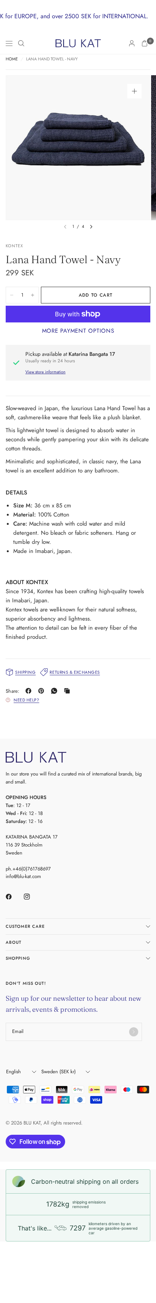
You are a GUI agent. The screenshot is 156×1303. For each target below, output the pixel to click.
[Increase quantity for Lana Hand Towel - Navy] (32, 295)
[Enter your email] (133, 1031)
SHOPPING (18, 958)
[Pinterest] (42, 690)
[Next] (91, 226)
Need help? (26, 700)
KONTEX (14, 246)
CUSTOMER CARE (25, 926)
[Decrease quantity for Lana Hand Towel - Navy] (11, 295)
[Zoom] (134, 91)
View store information (45, 372)
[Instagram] (32, 896)
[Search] (21, 43)
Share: (13, 691)
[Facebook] (29, 690)
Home (12, 59)
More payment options (78, 330)
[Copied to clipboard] (68, 690)
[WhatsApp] (55, 690)
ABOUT (14, 942)
